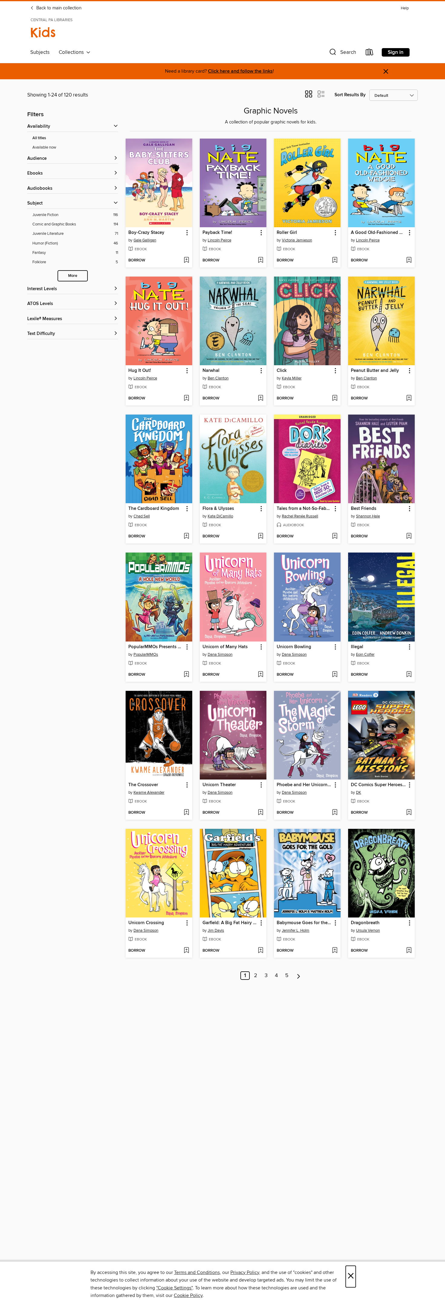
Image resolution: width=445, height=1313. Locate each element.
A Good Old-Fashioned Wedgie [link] (378, 232)
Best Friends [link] (363, 508)
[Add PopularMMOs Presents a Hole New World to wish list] (186, 675)
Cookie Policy (188, 1295)
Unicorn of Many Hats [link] (225, 647)
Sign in (396, 52)
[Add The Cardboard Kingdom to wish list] (186, 536)
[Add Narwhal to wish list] (260, 398)
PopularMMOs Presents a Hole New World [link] (156, 647)
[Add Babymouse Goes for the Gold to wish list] (334, 951)
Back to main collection (58, 8)
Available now (44, 147)
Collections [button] (72, 52)
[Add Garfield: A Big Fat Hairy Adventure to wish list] (260, 951)
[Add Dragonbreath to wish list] (409, 951)
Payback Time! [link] (217, 232)
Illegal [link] (357, 647)
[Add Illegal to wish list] (409, 675)
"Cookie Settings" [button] (174, 1288)
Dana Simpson (220, 654)
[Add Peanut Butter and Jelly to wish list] (409, 398)
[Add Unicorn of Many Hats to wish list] (260, 675)
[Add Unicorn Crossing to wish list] (186, 951)
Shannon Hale (368, 516)
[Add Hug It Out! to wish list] (186, 398)
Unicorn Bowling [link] (294, 647)
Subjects (40, 52)
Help (405, 8)
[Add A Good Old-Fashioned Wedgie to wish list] (409, 260)
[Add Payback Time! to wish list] (260, 260)
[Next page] (299, 975)
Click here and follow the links (240, 71)
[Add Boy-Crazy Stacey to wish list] (186, 260)
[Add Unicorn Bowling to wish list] (334, 675)
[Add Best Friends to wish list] (409, 536)
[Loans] (370, 53)
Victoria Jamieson (297, 240)
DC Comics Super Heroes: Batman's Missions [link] (378, 785)
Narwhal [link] (211, 370)
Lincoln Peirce (219, 240)
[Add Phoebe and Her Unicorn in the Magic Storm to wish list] (334, 813)
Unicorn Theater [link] (219, 785)
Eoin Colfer (365, 654)
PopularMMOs (146, 654)
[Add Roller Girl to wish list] (334, 260)
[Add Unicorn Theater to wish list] (260, 813)
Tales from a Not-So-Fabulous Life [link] (304, 508)
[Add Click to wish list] (334, 398)
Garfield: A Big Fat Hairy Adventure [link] (230, 923)
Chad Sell (142, 516)
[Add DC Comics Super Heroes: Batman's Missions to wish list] (409, 813)
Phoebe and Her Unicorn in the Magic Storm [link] (304, 785)
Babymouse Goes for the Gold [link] (304, 923)
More (72, 275)
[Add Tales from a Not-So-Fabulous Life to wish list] (334, 536)
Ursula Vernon (368, 930)
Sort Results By (350, 95)
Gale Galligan (145, 240)
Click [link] (282, 370)
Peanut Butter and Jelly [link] (375, 370)
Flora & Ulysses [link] (218, 508)
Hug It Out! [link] (139, 370)
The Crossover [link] (143, 785)
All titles (39, 138)
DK (358, 792)
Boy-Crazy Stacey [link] (146, 232)
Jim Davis (216, 930)
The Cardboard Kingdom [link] (153, 508)
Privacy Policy (244, 1272)
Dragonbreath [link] (365, 923)
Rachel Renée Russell (300, 516)
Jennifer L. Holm (295, 930)
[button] (342, 53)
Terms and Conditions (197, 1272)
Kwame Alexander (149, 792)
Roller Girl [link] (287, 232)
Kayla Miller (292, 378)
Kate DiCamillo (220, 516)
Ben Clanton (218, 378)
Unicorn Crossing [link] (146, 923)
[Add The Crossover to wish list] (186, 813)
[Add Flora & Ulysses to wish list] (260, 536)
